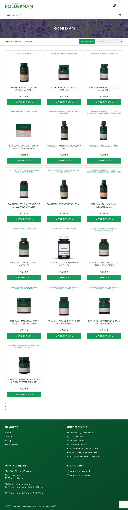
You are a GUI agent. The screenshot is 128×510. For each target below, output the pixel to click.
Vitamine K (75, 287)
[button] (121, 6)
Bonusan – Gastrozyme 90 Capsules (64, 264)
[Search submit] (120, 15)
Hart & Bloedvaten (55, 170)
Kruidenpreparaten (24, 53)
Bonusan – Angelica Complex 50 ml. (64, 147)
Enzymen (15, 229)
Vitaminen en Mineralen (108, 229)
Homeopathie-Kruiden (56, 112)
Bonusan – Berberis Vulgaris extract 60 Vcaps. (24, 88)
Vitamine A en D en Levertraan (60, 287)
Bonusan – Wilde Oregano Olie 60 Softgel (64, 88)
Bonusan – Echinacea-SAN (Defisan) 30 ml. (103, 205)
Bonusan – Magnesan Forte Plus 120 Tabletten (103, 264)
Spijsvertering (71, 53)
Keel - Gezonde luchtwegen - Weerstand (102, 112)
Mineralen (95, 53)
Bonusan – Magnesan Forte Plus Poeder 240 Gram (24, 322)
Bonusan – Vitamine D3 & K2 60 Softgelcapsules (104, 322)
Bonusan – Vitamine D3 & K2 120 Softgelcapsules (64, 322)
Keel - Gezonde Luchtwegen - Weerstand (24, 170)
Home (7, 41)
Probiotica (15, 112)
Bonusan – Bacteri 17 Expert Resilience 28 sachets (24, 147)
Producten (17, 41)
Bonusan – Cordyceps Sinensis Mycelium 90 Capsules (24, 205)
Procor (47, 506)
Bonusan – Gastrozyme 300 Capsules (24, 264)
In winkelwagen (24, 102)
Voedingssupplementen (108, 53)
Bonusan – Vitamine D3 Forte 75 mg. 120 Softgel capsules (24, 381)
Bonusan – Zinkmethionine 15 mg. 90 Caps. (103, 88)
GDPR (53, 506)
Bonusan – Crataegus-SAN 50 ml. (64, 204)
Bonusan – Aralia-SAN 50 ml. (103, 145)
